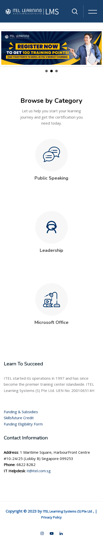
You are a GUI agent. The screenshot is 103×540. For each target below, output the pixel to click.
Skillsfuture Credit (19, 417)
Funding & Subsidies (21, 411)
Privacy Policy (51, 517)
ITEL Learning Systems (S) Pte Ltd (67, 511)
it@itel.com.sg (39, 470)
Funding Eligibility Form (23, 423)
